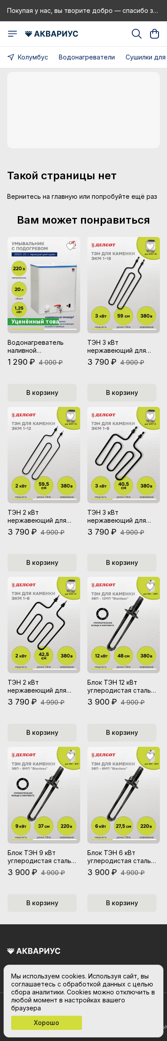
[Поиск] (136, 33)
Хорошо (46, 1022)
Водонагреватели (87, 57)
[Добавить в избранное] (70, 246)
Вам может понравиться (83, 220)
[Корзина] (154, 33)
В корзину (42, 392)
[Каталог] (12, 33)
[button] (44, 285)
